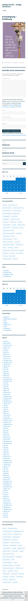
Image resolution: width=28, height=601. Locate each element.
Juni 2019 (6, 369)
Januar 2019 (7, 377)
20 (10, 187)
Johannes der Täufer (8, 230)
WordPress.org (7, 276)
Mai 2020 (6, 351)
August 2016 (7, 426)
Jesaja (21, 227)
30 (20, 190)
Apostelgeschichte (18, 207)
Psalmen (12, 253)
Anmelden (6, 270)
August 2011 (7, 511)
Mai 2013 (6, 471)
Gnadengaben (7, 224)
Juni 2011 (6, 515)
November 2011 (8, 505)
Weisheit (15, 258)
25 (4, 190)
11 (3, 184)
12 (7, 184)
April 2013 (6, 473)
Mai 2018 (6, 386)
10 (24, 181)
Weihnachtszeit (7, 258)
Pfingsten (21, 250)
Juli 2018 (6, 383)
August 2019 (7, 366)
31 (24, 190)
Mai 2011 (6, 517)
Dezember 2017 (8, 396)
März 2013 (6, 475)
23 (20, 187)
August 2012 (7, 488)
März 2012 (6, 498)
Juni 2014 (6, 449)
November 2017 (8, 398)
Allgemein (6, 317)
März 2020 (6, 354)
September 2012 (8, 487)
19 (7, 187)
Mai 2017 (6, 409)
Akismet (11, 105)
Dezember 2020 (8, 345)
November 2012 (8, 483)
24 (24, 187)
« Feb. (6, 193)
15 (17, 184)
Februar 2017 (7, 415)
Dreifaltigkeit (6, 216)
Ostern (4, 247)
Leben (13, 236)
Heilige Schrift (6, 227)
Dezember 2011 (8, 504)
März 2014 (6, 454)
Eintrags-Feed (7, 272)
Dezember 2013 (8, 460)
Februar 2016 (7, 437)
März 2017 (6, 413)
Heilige (14, 224)
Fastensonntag (15, 219)
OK (13, 599)
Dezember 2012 (8, 481)
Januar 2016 (7, 439)
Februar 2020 (7, 356)
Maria (15, 239)
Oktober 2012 (7, 485)
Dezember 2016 (8, 419)
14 (14, 184)
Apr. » (21, 193)
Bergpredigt (16, 213)
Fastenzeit (5, 222)
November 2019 (8, 362)
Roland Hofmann (8, 62)
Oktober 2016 (7, 422)
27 (10, 190)
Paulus (16, 247)
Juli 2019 (6, 368)
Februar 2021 (7, 343)
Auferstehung (17, 210)
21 (14, 187)
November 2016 (8, 420)
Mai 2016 (6, 432)
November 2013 (8, 462)
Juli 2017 (6, 405)
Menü (4, 10)
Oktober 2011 (7, 507)
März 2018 (6, 390)
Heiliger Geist (21, 224)
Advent (5, 205)
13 (10, 184)
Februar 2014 (7, 456)
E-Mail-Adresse (6, 117)
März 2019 (6, 375)
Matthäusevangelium (8, 244)
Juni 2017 (6, 407)
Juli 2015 (6, 445)
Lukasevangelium (7, 239)
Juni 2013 (6, 470)
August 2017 (7, 403)
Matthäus (17, 241)
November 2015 (8, 443)
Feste (5, 320)
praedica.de (5, 589)
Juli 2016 (6, 428)
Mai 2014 (6, 451)
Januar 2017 (7, 417)
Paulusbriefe (6, 250)
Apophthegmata (7, 207)
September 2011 (8, 509)
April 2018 (6, 388)
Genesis (20, 222)
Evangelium (6, 219)
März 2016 (6, 436)
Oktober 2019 (7, 364)
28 (14, 190)
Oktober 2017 (7, 400)
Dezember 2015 (8, 441)
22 (17, 187)
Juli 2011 (6, 513)
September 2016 (8, 424)
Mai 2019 (6, 371)
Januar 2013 (7, 479)
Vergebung (12, 256)
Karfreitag (18, 233)
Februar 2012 (7, 500)
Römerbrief (20, 253)
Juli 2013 (6, 468)
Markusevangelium (8, 241)
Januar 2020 (7, 358)
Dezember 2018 (8, 379)
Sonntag (5, 256)
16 (20, 184)
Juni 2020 (6, 349)
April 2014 (6, 453)
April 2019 (6, 373)
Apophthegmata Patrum (10, 319)
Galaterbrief (13, 222)
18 (3, 187)
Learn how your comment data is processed (14, 135)
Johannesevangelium (9, 233)
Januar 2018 (7, 394)
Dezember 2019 (8, 360)
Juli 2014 (6, 447)
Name (3, 110)
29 (17, 190)
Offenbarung (19, 244)
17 (24, 184)
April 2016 (6, 434)
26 (7, 190)
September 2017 (8, 402)
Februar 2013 (7, 477)
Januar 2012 (7, 502)
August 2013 (7, 466)
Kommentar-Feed (8, 274)
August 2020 (7, 347)
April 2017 (6, 411)
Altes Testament (12, 205)
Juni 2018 (6, 385)
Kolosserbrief (6, 236)
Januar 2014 (7, 458)
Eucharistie (14, 216)
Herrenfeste (15, 227)
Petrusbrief (14, 250)
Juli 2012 (6, 490)
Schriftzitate (21, 62)
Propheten (6, 253)
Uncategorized (7, 330)
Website (4, 123)
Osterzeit (10, 247)
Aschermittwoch (7, 210)
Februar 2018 (7, 392)
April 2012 (6, 496)
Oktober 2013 (7, 464)
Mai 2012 (6, 494)
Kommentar (6, 78)
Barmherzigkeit (7, 213)
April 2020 (6, 352)
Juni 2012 (6, 492)
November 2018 (8, 381)
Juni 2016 (6, 430)
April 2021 (6, 341)
